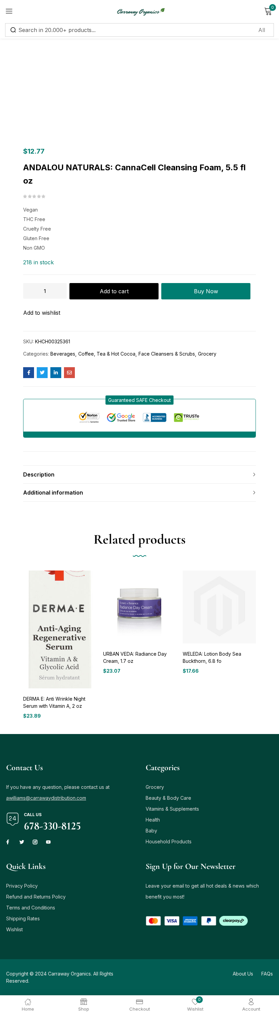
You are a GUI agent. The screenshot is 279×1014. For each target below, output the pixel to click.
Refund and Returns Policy (36, 897)
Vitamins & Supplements (172, 809)
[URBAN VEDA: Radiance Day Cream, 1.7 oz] (139, 607)
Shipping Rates (23, 918)
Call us (33, 814)
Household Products (169, 841)
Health (153, 820)
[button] (139, 400)
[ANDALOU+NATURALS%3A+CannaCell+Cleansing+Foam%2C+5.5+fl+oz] (42, 372)
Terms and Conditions (30, 907)
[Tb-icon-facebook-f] (8, 842)
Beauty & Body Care (168, 798)
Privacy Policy (22, 886)
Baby (151, 830)
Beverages (62, 354)
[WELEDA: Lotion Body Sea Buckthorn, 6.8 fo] (219, 607)
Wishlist (14, 929)
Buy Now (206, 291)
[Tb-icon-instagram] (35, 842)
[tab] (139, 474)
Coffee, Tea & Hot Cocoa (106, 354)
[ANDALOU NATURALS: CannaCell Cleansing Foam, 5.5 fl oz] (28, 372)
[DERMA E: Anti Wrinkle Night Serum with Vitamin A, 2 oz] (59, 629)
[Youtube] (48, 842)
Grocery (207, 354)
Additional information (53, 492)
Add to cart (114, 291)
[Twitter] (21, 842)
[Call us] (12, 819)
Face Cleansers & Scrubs (166, 354)
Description (38, 474)
